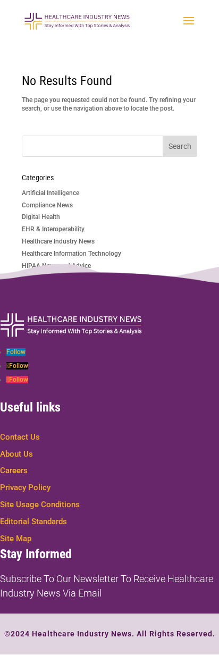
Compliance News (47, 205)
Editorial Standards (33, 521)
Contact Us (20, 437)
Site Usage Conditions (40, 504)
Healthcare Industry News (58, 241)
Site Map (15, 538)
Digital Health (41, 217)
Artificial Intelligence (50, 193)
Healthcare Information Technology (71, 253)
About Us (16, 454)
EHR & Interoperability (53, 229)
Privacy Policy (25, 487)
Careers (14, 470)
